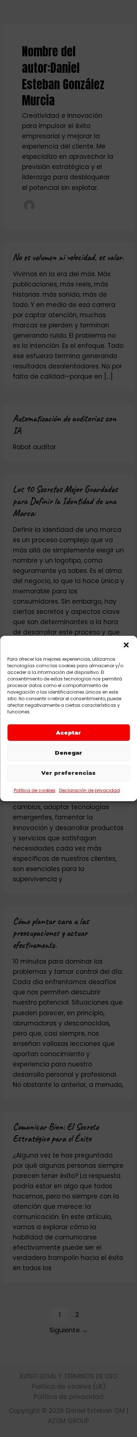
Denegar (68, 752)
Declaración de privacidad (89, 790)
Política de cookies (35, 790)
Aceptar (68, 732)
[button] (126, 645)
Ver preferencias (68, 772)
